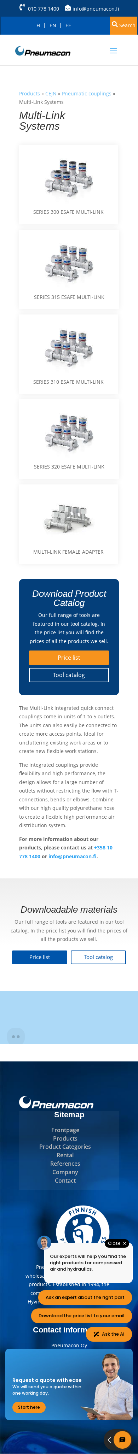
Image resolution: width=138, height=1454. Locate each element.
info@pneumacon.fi (96, 8)
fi (38, 25)
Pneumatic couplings (86, 93)
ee (68, 25)
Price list (69, 657)
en (53, 25)
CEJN (51, 93)
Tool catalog (69, 675)
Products (29, 93)
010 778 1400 (43, 8)
